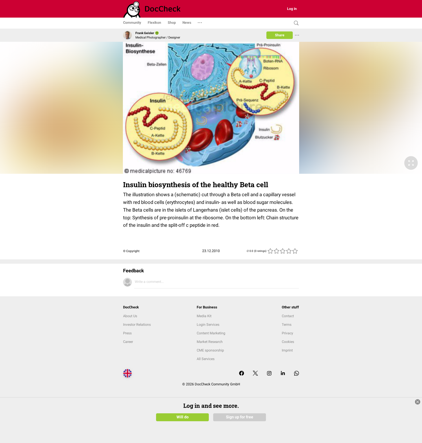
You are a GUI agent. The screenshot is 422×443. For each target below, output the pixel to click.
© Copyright (131, 251)
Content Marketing (211, 333)
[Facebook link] (241, 374)
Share (279, 35)
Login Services (208, 324)
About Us (130, 316)
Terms (286, 324)
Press (127, 333)
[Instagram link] (269, 374)
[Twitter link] (255, 374)
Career (128, 342)
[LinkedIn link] (282, 374)
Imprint (287, 350)
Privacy (287, 333)
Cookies (288, 342)
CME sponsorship (210, 350)
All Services (206, 359)
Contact (288, 316)
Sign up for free (239, 417)
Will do (182, 417)
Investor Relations (137, 324)
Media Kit (204, 316)
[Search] (295, 23)
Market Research (210, 342)
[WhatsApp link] (296, 374)
